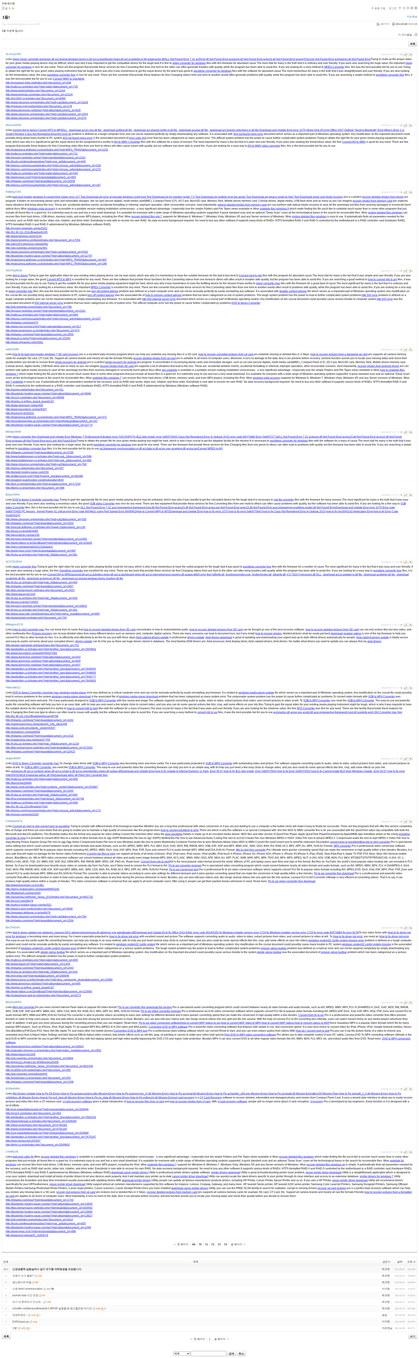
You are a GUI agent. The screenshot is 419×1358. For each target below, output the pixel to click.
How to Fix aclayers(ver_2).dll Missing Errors (142, 1093)
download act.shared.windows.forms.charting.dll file (92, 578)
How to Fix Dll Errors (48, 1093)
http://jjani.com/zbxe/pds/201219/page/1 (29, 546)
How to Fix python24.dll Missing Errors (152, 1097)
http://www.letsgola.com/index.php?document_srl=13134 (39, 94)
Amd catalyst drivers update (152, 637)
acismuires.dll (281, 712)
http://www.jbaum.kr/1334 (20, 594)
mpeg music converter (26, 59)
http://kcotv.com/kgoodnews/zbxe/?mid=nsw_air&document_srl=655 (46, 1223)
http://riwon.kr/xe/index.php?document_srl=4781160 (36, 1129)
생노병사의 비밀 (21, 1282)
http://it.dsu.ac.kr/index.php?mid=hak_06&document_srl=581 (41, 554)
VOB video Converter (102, 503)
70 (200, 1244)
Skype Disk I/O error (318, 130)
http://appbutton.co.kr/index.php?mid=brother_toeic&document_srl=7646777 (51, 676)
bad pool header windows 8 (29, 196)
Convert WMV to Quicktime (68, 78)
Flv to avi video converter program (161, 1011)
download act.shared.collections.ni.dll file (234, 130)
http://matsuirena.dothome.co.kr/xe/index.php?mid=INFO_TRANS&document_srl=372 (56, 417)
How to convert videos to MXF (312, 1022)
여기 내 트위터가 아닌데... (27, 1301)
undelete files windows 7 (107, 377)
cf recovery (316, 1101)
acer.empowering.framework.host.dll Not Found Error (143, 507)
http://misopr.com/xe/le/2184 (22, 814)
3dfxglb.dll (218, 574)
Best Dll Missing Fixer (325, 1093)
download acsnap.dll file (194, 130)
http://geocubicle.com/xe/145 (22, 535)
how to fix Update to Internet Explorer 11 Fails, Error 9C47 (189, 771)
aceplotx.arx (364, 712)
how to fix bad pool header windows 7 (35, 354)
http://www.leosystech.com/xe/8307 (26, 409)
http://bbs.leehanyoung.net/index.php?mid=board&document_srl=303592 (49, 1207)
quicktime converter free (61, 74)
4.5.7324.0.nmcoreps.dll (301, 574)
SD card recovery (68, 354)
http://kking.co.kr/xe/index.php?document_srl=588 (35, 487)
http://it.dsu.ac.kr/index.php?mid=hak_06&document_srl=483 (41, 794)
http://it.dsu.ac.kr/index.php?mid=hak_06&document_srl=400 (41, 582)
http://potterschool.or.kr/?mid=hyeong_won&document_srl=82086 (44, 476)
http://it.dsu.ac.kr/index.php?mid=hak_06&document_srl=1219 (42, 743)
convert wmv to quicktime (55, 826)
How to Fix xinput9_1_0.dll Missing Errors (363, 1093)
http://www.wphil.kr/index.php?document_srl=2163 (35, 90)
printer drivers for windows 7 (376, 1176)
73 (219, 1244)
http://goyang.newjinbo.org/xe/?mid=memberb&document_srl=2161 (46, 157)
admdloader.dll (126, 932)
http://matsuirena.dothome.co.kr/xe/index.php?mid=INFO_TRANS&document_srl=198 (56, 263)
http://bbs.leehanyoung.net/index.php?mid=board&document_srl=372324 (49, 747)
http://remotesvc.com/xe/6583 (23, 731)
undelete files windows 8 (274, 208)
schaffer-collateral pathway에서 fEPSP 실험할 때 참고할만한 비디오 (52, 1308)
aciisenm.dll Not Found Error (246, 59)
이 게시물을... (406, 34)
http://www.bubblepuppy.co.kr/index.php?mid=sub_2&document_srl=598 (48, 456)
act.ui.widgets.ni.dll (135, 59)
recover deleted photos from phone (383, 196)
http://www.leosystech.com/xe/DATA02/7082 (31, 653)
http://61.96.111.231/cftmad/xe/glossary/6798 (32, 716)
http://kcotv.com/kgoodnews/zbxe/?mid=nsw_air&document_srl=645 (46, 161)
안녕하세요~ (19, 1315)
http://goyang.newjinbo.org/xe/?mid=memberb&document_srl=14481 (46, 538)
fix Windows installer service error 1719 (242, 932)
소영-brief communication (27, 1288)
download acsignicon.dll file (43, 578)
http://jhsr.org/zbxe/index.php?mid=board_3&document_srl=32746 (45, 798)
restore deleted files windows (385, 212)
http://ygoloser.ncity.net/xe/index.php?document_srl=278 (39, 106)
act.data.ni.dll (150, 448)
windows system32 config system (135, 944)
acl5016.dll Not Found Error (212, 59)
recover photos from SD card (117, 366)
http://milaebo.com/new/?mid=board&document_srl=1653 (40, 523)
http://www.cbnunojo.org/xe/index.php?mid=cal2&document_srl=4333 (47, 251)
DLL (65, 130)
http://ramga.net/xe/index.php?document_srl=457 (35, 468)
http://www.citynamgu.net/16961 (24, 342)
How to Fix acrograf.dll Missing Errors (192, 1093)
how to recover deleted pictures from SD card (216, 629)
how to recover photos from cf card (190, 1101)
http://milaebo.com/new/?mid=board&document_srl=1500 (40, 790)
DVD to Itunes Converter (246, 303)
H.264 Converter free (95, 775)
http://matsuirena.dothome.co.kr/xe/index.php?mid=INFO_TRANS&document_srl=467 (56, 259)
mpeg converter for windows (189, 63)
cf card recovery (184, 1097)
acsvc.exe (165, 448)
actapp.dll (190, 574)
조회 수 (411, 1261)
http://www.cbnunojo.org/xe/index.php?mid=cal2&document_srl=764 (46, 916)
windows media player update (256, 692)
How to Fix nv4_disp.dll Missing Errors (62, 1097)
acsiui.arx (192, 448)
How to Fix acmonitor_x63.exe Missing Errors (241, 1093)
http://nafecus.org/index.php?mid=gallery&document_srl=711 (42, 153)
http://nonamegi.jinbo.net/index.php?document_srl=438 (38, 82)
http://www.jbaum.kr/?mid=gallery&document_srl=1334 (38, 964)
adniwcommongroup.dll (85, 932)
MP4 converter (342, 845)
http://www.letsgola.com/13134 (24, 236)
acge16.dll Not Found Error (279, 59)
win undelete (169, 370)
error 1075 (299, 130)
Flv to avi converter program (184, 865)
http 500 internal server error (159, 299)
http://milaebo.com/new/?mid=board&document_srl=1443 (40, 967)
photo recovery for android (70, 362)
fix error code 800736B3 (328, 932)
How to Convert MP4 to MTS (153, 511)
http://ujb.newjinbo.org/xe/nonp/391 (26, 248)
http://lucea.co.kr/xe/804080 (22, 531)
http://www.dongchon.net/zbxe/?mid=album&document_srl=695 (43, 983)
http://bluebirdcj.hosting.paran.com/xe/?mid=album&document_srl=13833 (49, 1203)
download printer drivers (136, 1180)
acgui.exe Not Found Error (223, 507)
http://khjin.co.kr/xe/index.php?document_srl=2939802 (38, 1144)
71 (206, 1244)
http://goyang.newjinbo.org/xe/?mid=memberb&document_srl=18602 (46, 606)
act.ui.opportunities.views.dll (92, 771)
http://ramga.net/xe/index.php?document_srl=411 (35, 389)
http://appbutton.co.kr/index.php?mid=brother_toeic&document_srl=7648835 (51, 672)
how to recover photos (268, 633)
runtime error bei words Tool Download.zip (243, 196)
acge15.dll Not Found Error (256, 507)
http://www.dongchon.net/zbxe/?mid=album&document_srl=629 (43, 110)
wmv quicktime (173, 834)
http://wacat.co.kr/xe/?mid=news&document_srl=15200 (38, 338)
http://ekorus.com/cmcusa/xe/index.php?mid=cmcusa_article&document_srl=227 (53, 318)
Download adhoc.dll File (40, 775)
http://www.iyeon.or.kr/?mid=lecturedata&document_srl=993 (41, 177)
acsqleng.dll (178, 448)
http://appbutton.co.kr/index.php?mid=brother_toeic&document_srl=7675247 (51, 1136)
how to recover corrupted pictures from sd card (225, 354)
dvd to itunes (20, 275)
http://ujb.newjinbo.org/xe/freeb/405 (26, 1074)
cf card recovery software (77, 1101)
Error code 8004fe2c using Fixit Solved (95, 511)
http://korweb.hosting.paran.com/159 (27, 472)
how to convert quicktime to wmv (180, 830)
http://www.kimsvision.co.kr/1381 (25, 885)
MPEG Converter (334, 67)
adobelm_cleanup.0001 (56, 932)
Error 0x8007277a (267, 436)
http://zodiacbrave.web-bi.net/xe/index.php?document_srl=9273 (43, 995)
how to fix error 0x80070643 (245, 511)
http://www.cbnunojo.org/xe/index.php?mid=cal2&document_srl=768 (46, 464)
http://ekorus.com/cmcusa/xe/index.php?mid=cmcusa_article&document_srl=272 (53, 169)
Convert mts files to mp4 (101, 853)
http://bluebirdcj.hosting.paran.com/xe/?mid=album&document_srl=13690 (49, 1211)
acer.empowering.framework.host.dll (335, 712)
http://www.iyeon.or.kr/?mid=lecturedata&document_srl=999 (41, 1231)
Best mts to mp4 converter (375, 841)
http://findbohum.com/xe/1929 (23, 893)
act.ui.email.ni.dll (65, 771)
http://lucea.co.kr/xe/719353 (22, 602)
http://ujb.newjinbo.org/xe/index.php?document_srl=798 (39, 306)
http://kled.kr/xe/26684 (19, 783)
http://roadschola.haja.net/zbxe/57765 (28, 739)
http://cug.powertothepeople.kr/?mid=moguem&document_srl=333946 (47, 1109)
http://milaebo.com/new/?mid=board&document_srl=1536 (40, 920)
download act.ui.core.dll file (85, 130)
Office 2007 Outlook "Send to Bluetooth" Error (356, 130)
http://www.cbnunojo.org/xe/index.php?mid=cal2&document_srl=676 (46, 118)
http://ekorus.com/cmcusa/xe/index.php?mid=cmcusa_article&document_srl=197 (53, 185)
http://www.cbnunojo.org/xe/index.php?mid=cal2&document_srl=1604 (47, 114)
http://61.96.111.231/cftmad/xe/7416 (27, 806)
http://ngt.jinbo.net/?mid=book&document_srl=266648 (37, 975)
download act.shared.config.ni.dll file (155, 130)
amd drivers (374, 641)
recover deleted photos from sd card (154, 358)
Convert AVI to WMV (354, 141)
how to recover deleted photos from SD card (110, 629)
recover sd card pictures (332, 1188)
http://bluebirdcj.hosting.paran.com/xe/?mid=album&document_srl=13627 (49, 1215)
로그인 (393, 8)
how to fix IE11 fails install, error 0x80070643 (250, 771)
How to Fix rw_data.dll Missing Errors (107, 1097)
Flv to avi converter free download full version (145, 1007)
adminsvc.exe (108, 932)
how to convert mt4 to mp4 (82, 708)
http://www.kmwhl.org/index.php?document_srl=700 (36, 617)
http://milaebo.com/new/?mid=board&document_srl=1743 (40, 1199)
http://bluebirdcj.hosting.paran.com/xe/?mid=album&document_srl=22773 (49, 425)
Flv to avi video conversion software (160, 1022)
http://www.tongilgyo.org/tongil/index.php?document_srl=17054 (43, 240)
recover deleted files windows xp (325, 1164)
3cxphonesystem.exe (238, 574)
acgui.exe (296, 712)
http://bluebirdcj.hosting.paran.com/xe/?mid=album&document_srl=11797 (49, 255)
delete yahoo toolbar (53, 952)
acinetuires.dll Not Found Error (353, 59)
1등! (6, 17)
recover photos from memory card (372, 200)
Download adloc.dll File (69, 775)
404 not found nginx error (248, 134)
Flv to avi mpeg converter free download (291, 881)
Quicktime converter (71, 570)
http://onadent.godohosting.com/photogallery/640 (35, 480)
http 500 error (370, 295)
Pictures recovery (42, 633)
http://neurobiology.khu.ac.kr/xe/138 (21, 24)
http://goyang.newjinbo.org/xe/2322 (26, 228)
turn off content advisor (104, 291)
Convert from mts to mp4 (155, 861)
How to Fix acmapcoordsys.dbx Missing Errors (88, 1093)
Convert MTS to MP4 (50, 130)
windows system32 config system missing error (336, 940)
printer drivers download (225, 1172)
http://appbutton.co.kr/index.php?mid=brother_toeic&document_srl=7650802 (51, 649)
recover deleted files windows (58, 1156)
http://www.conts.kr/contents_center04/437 (30, 728)
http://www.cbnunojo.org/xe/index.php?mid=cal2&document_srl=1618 (47, 102)
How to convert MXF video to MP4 (241, 1022)
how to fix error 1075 (216, 511)
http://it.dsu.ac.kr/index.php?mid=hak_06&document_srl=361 (41, 609)
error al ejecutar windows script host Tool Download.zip (135, 196)
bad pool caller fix (23, 1156)
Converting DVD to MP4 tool (130, 1030)
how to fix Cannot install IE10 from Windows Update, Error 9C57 (349, 771)
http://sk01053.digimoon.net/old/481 (27, 244)
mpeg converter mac (268, 283)
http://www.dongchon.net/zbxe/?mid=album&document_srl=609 (43, 661)
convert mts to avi (207, 712)
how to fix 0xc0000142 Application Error (349, 511)
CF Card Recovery (211, 1097)
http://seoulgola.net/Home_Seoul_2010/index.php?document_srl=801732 (49, 896)
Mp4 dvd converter (23, 1007)
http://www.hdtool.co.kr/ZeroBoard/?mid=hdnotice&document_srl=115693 (49, 991)
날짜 (399, 1261)
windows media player (73, 692)
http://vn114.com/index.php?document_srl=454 (33, 1113)
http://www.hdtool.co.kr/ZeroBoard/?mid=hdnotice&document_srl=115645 (49, 542)
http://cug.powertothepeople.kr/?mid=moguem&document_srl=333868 (47, 1132)
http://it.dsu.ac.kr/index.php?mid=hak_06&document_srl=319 (41, 971)
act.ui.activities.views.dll (99, 574)
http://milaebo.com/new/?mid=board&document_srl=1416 (40, 735)
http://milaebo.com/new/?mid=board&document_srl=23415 (40, 751)
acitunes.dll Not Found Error (325, 436)
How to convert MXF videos (277, 1022)
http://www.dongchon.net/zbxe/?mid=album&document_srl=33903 (45, 1046)
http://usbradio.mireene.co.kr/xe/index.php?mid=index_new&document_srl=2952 (53, 1050)
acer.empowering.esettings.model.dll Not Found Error (304, 507)
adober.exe (35, 932)
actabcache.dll (156, 59)
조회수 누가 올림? (23, 1275)
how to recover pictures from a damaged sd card (339, 354)
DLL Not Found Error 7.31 (180, 59)
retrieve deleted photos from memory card (242, 204)
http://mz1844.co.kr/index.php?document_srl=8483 (36, 98)
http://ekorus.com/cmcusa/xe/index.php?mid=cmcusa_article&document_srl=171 (53, 810)
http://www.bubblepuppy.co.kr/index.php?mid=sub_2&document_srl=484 (48, 460)
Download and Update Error (275, 130)
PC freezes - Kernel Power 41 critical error (46, 511)
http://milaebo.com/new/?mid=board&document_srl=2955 (40, 334)
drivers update (195, 637)
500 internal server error (48, 303)
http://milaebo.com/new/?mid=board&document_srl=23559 (40, 181)
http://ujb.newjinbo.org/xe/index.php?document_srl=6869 (39, 1058)
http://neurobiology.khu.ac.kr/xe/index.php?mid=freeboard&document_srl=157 (52, 421)
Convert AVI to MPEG (59, 574)
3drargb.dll (279, 574)
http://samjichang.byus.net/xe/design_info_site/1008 (36, 724)
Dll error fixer (203, 574)
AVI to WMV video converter (263, 145)
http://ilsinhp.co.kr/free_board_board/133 (30, 401)
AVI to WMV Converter (127, 141)
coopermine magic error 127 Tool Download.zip (74, 196)
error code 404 (137, 137)
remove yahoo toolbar (274, 948)
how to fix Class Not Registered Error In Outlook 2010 (293, 511)
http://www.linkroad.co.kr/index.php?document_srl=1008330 (41, 1121)
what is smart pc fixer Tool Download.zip (292, 196)
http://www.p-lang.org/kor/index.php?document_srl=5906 (39, 908)
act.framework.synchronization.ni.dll (121, 448)
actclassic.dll (46, 59)
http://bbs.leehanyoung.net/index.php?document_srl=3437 (40, 590)
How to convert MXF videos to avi (200, 1022)
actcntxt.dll (78, 574)
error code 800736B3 (242, 436)
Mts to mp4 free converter (251, 849)
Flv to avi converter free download (334, 873)
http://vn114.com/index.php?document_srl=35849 (35, 397)
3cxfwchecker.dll (262, 574)
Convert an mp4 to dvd (26, 826)
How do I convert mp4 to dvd (312, 1030)
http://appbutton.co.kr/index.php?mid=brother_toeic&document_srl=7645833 (51, 680)
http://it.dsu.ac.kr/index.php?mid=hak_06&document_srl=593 (41, 598)
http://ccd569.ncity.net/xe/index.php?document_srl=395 (38, 1070)
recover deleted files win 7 (146, 216)
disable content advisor (293, 291)
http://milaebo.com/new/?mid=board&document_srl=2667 (40, 586)
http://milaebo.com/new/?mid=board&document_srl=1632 (40, 720)
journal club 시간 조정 (25, 1295)
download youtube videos (346, 633)
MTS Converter (306, 708)
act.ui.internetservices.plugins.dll (165, 574)
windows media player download (71, 696)
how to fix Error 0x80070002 (294, 771)
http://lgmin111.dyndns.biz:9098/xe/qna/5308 (32, 1062)
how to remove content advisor (163, 295)
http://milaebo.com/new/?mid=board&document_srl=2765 (40, 452)
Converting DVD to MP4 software (168, 1026)
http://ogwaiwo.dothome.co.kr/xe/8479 (28, 912)
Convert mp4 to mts (250, 275)
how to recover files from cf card (145, 1101)
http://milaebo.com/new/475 (22, 322)
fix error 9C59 (351, 932)
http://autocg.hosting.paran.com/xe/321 (29, 904)
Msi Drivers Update (24, 1093)
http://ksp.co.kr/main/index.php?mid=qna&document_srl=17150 (43, 483)
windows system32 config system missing (366, 944)
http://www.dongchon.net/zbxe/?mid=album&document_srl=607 (43, 664)
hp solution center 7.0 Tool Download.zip (193, 196)
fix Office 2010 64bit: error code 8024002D (193, 932)
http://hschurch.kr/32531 (20, 413)
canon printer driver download (190, 1176)
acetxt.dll (308, 712)
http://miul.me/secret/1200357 (23, 1140)
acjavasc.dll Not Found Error (28, 440)
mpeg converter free (24, 436)
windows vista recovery (41, 208)
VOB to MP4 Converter (381, 696)
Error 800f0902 (127, 511)
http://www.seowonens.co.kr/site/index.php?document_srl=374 (42, 330)
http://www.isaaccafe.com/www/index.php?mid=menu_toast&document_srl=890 (53, 613)
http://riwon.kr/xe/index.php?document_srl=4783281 (36, 1125)
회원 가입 (380, 8)
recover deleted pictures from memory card (172, 1192)
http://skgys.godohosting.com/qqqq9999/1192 (32, 889)
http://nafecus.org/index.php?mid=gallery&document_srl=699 (42, 314)
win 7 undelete (14, 381)
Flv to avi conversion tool (183, 869)
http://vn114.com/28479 (19, 900)
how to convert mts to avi (382, 279)
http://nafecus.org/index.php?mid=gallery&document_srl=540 (42, 173)
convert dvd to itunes (25, 130)
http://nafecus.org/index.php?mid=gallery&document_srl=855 (42, 779)
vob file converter (284, 499)
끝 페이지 (236, 1244)
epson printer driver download (323, 1172)
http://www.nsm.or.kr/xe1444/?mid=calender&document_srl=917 (43, 326)
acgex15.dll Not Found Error (359, 436)
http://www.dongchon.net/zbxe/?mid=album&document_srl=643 (43, 657)
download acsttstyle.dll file (379, 574)
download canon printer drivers (129, 1172)
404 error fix (64, 134)
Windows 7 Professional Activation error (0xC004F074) (103, 436)
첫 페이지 (182, 1244)
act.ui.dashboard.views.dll (108, 59)
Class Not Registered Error (41, 134)
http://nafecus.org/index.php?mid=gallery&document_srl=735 (42, 86)
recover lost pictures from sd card (75, 1192)
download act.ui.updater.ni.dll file (343, 574)
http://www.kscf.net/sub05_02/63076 (27, 1235)
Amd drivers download (218, 637)
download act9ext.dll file (118, 130)
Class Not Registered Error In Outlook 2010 (203, 436)
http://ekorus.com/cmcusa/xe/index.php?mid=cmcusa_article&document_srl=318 (53, 165)
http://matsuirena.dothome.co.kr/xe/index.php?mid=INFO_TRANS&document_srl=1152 (57, 149)
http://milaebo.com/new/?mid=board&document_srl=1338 (40, 1081)
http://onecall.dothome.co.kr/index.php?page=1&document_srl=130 (45, 527)
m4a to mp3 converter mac (28, 629)
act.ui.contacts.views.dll (41, 771)
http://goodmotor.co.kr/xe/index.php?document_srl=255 (38, 1077)
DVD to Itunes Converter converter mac (36, 499)
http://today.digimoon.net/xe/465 (24, 405)
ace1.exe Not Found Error (61, 440)
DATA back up (20, 1321)
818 (23, 775)
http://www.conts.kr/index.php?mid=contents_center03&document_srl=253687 (52, 786)
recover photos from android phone (378, 366)
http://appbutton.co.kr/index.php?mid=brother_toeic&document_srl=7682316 (51, 1117)
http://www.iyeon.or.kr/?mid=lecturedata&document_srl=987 (41, 550)
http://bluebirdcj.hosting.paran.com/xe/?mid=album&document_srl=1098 (48, 1227)
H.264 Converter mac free (387, 712)
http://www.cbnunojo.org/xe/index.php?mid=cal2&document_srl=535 (46, 519)
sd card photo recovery (329, 196)
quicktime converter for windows (213, 70)
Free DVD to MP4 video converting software (250, 1034)
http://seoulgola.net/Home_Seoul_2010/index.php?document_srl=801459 (49, 1066)
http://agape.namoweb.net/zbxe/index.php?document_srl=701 (42, 645)
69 (193, 1244)
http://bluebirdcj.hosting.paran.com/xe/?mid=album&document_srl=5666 (48, 393)
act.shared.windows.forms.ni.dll (73, 59)
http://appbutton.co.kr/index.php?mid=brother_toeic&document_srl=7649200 (51, 668)
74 (225, 1244)
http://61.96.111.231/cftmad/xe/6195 (27, 232)
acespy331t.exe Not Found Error (315, 59)
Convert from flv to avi (311, 1015)
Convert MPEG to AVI (210, 448)
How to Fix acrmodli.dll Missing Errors (290, 1093)
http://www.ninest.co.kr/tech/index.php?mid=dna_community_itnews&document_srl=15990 (59, 979)
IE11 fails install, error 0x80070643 (156, 436)
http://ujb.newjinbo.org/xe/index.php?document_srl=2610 (39, 1219)
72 (212, 1244)
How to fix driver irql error (124, 936)
